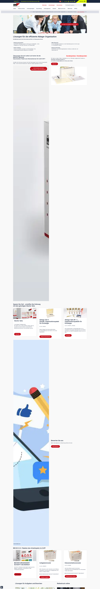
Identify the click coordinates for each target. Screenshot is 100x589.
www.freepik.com (16, 543)
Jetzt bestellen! (58, 11)
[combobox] (74, 5)
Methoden (44, 5)
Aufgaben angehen (45, 577)
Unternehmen (59, 5)
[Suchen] (84, 5)
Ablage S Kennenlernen (45, 336)
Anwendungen (52, 5)
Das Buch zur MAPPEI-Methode (29, 17)
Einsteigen (68, 335)
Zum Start (17, 334)
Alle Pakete (17, 574)
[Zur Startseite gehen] (16, 5)
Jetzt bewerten (55, 446)
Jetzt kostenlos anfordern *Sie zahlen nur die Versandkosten (38, 69)
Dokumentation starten (71, 576)
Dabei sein (54, 63)
